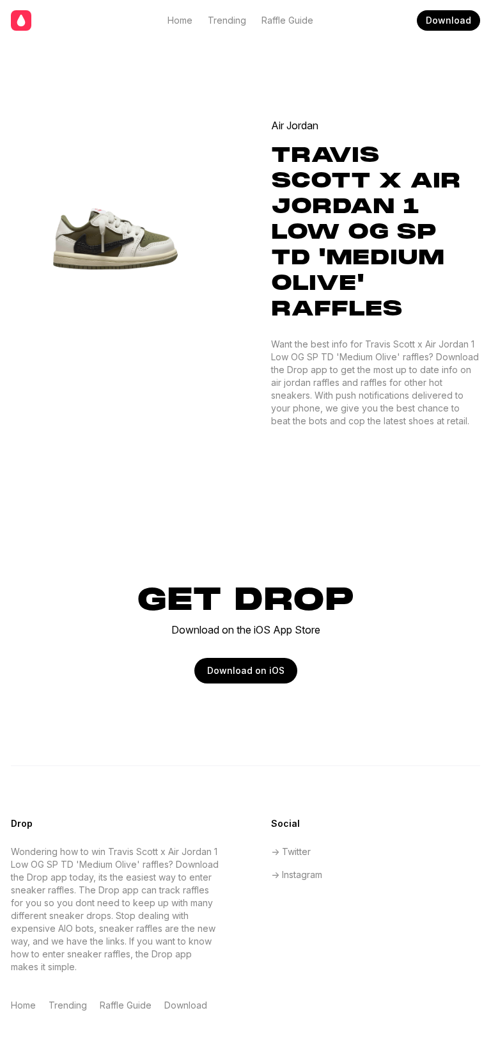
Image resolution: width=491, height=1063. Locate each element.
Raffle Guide (287, 20)
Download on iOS (245, 670)
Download (448, 20)
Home (180, 20)
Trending (227, 20)
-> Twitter (291, 851)
